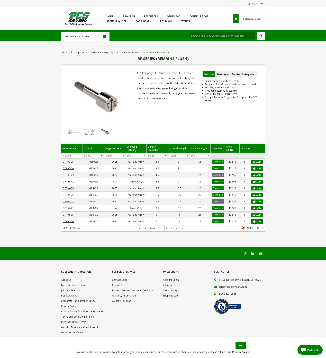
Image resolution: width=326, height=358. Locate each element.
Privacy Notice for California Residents (82, 311)
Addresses (168, 285)
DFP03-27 (68, 175)
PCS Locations (69, 295)
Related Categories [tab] (244, 74)
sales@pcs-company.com (233, 286)
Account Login (171, 279)
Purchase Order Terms (73, 322)
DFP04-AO (68, 208)
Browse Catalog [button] (77, 36)
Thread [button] (88, 148)
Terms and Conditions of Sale (77, 316)
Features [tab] (208, 74)
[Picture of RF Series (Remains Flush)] (97, 96)
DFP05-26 (68, 221)
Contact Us (118, 285)
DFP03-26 (68, 168)
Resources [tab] (223, 74)
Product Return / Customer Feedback (132, 290)
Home (63, 52)
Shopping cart (170, 295)
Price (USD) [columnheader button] (229, 148)
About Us (66, 279)
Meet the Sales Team (73, 285)
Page (152, 228)
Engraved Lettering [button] (132, 148)
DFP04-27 (68, 201)
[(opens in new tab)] (245, 253)
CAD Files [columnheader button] (217, 148)
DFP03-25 (68, 161)
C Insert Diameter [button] (153, 148)
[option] (73, 131)
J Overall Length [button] (178, 148)
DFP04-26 (68, 194)
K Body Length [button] (199, 148)
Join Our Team (69, 290)
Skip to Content (69, 1)
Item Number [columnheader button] (70, 148)
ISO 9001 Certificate (72, 332)
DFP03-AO (68, 181)
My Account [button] (258, 3)
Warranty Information (124, 295)
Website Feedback (122, 300)
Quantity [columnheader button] (245, 148)
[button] (310, 350)
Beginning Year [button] (113, 148)
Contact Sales (119, 279)
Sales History (170, 290)
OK (240, 345)
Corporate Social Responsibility (78, 300)
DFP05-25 (68, 214)
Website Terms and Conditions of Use (82, 327)
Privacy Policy (68, 306)
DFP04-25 (68, 188)
